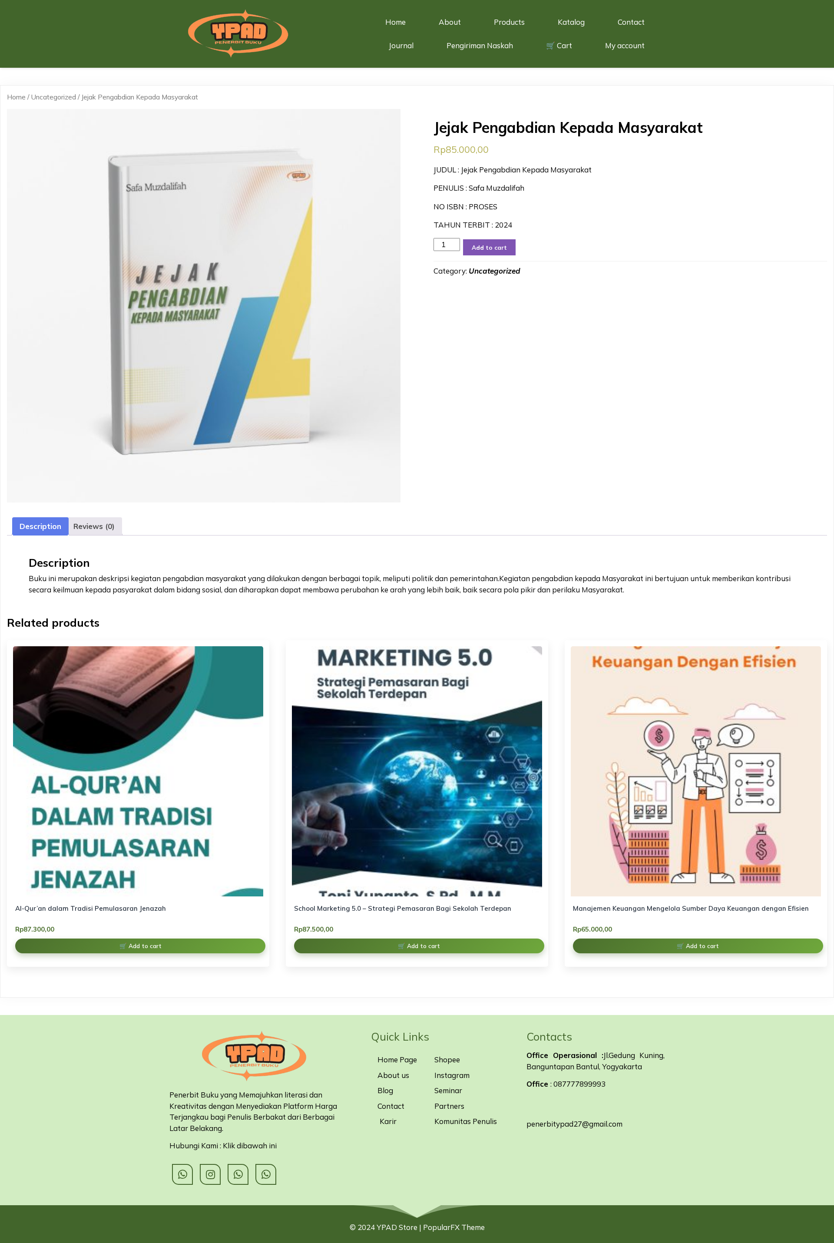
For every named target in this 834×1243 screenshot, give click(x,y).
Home (16, 97)
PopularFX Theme (454, 1227)
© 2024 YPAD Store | (386, 1227)
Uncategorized (53, 97)
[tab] (40, 526)
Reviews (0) (94, 526)
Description (40, 526)
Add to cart (489, 247)
